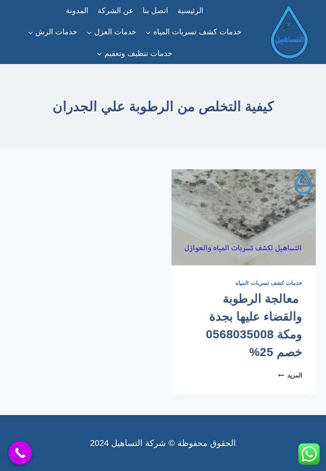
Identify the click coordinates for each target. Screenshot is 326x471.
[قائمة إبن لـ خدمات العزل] (111, 31)
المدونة (77, 10)
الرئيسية (190, 10)
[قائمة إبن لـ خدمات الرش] (52, 31)
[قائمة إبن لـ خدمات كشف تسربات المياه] (193, 31)
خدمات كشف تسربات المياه (269, 283)
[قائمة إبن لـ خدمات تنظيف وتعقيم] (134, 53)
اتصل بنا (155, 10)
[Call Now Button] (20, 453)
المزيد (290, 375)
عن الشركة (116, 10)
